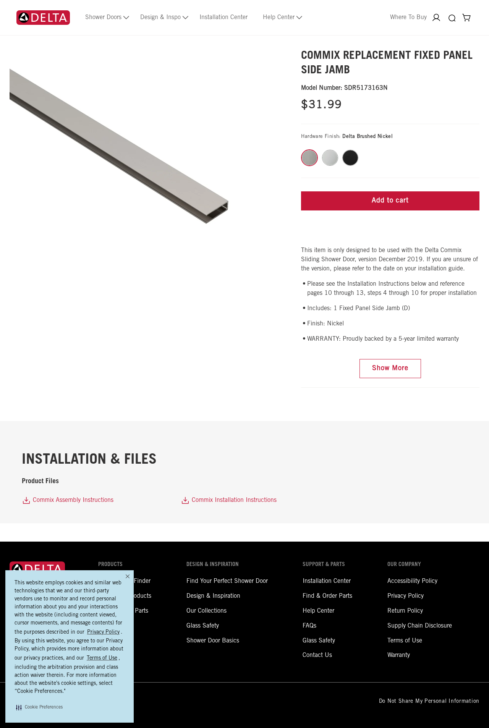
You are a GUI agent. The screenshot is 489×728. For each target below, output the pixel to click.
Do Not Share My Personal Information (429, 701)
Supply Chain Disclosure (419, 626)
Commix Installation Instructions (233, 500)
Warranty (398, 655)
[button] (39, 707)
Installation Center (327, 581)
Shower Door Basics (212, 641)
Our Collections (206, 611)
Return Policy (405, 611)
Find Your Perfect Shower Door (227, 581)
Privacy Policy (405, 596)
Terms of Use (404, 641)
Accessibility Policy (412, 581)
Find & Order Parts (327, 596)
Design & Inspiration (213, 596)
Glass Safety (202, 626)
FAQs (309, 626)
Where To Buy (408, 18)
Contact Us (317, 655)
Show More (390, 368)
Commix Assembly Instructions (72, 500)
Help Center (318, 611)
